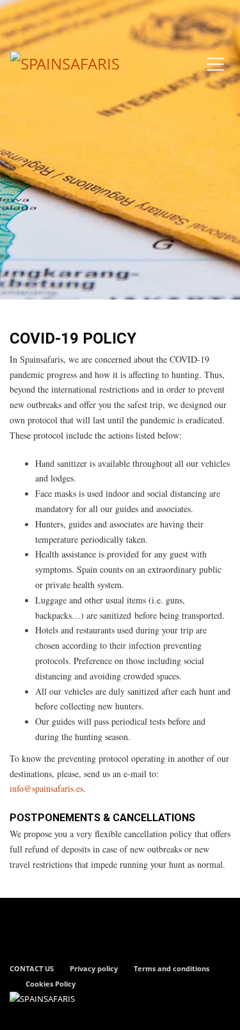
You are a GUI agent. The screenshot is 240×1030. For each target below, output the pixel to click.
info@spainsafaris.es (46, 788)
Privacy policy (94, 968)
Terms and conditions (171, 968)
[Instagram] (38, 16)
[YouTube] (57, 16)
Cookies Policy (51, 983)
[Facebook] (19, 16)
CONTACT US (32, 968)
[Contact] (76, 16)
